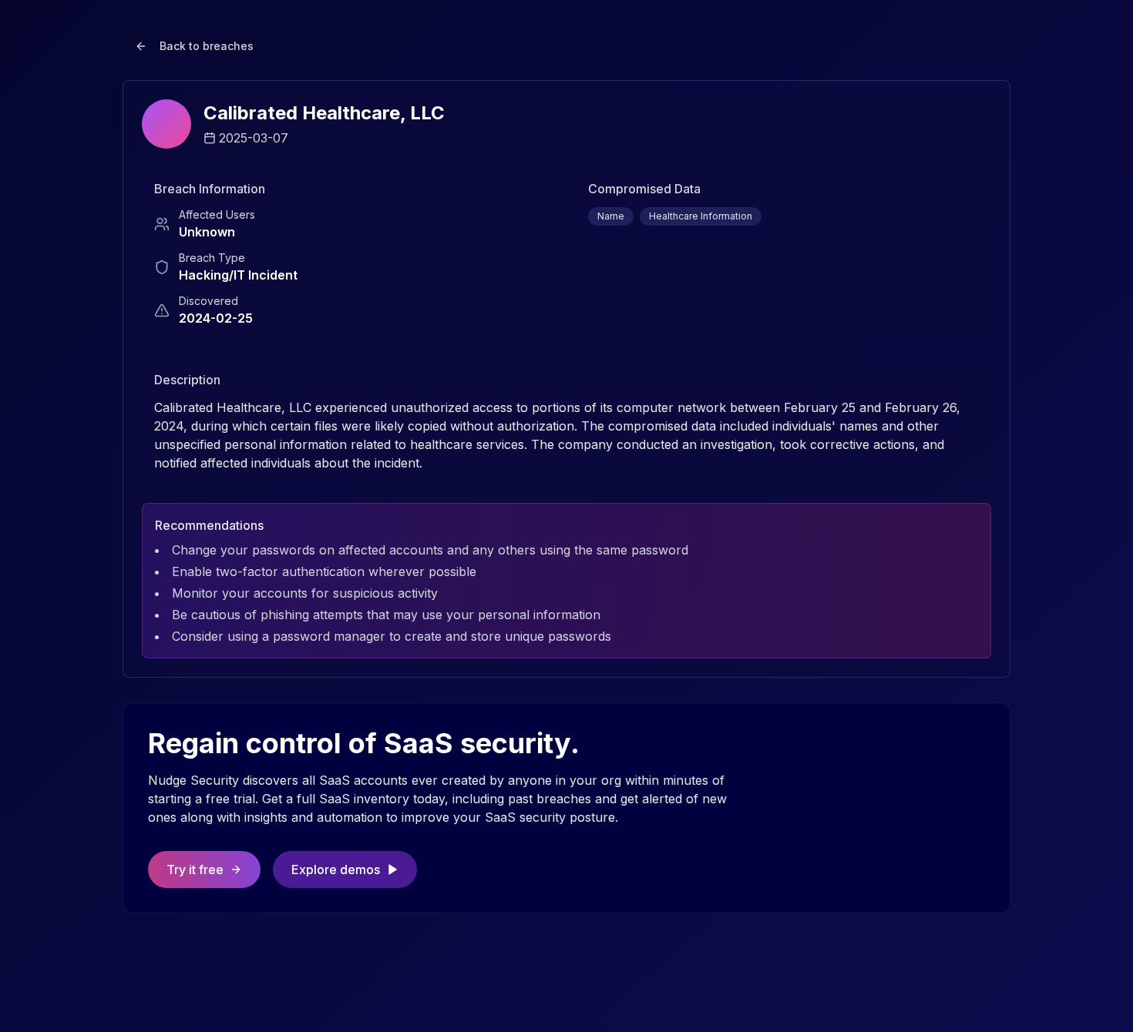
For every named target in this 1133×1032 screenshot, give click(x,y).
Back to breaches (207, 45)
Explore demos (335, 869)
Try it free (195, 869)
